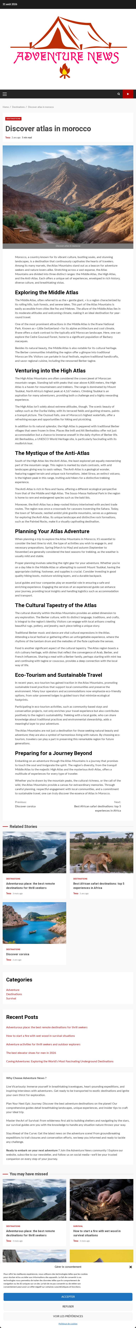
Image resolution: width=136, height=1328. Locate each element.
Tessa (8, 138)
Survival (11, 998)
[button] (130, 1267)
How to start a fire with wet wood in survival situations (40, 1035)
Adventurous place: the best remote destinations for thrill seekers (34, 852)
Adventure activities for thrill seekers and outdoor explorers (43, 1044)
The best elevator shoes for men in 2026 (31, 1053)
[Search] (119, 94)
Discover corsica (25, 804)
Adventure (12, 990)
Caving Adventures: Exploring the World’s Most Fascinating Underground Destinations (60, 1061)
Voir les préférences (68, 1316)
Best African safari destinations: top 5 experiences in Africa (97, 806)
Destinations (13, 119)
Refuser (68, 1306)
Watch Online (128, 94)
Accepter (68, 1297)
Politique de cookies (68, 1324)
